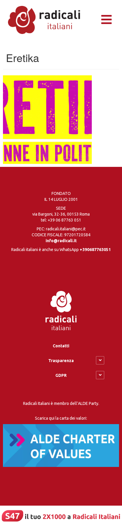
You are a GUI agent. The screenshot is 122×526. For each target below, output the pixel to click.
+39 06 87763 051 (64, 220)
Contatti (61, 345)
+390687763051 (95, 249)
